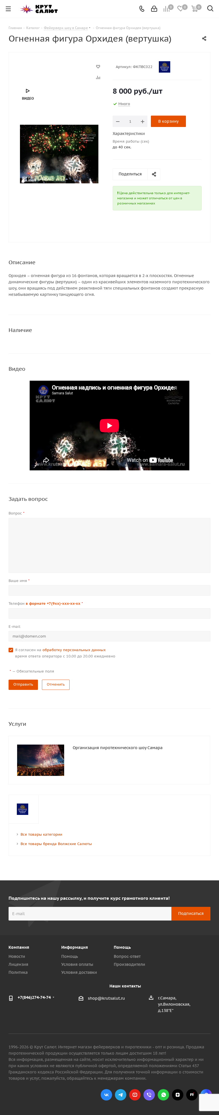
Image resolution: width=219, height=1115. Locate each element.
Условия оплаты (77, 964)
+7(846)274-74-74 (34, 997)
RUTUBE (192, 1094)
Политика (18, 972)
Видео (28, 98)
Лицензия (18, 964)
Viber (149, 1094)
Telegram (120, 1094)
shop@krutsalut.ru (106, 998)
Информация (74, 947)
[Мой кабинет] (154, 8)
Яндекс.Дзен (177, 1094)
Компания (19, 947)
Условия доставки (79, 972)
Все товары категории (41, 834)
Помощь (69, 956)
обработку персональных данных (74, 649)
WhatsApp (163, 1094)
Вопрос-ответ (127, 956)
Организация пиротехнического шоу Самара (118, 747)
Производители (129, 964)
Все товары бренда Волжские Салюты (56, 843)
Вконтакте (106, 1094)
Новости (17, 956)
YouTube (135, 1094)
